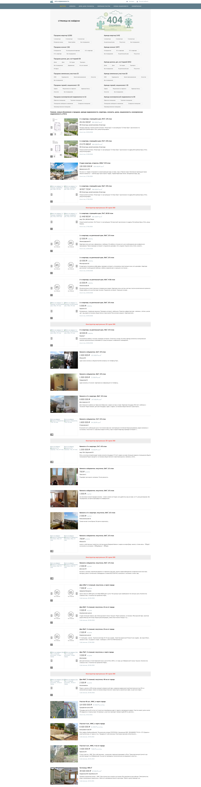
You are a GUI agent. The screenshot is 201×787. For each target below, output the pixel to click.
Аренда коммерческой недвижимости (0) (119, 97)
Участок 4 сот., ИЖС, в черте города (92, 723)
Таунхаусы (82, 62)
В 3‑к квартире (57, 53)
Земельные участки (103, 6)
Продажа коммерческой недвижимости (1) (70, 97)
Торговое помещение (76, 100)
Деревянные (71, 65)
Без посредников (84, 42)
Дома (55, 62)
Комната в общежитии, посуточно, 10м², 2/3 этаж (97, 535)
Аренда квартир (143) (112, 35)
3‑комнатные (81, 39)
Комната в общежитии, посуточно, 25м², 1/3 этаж (97, 563)
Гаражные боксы (85, 88)
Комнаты (72, 6)
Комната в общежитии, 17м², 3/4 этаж (93, 419)
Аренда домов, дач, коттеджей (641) (117, 62)
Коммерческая (136, 6)
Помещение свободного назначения (63, 103)
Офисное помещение (59, 100)
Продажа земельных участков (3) (66, 74)
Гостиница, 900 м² (86, 768)
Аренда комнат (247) (112, 47)
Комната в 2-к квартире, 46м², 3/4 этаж (93, 396)
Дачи (63, 62)
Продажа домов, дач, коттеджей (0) (67, 59)
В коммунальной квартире (73, 50)
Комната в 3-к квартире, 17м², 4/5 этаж (93, 446)
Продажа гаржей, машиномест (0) (67, 85)
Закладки (131, 1)
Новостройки (71, 42)
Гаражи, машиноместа (121, 6)
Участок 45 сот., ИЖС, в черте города (93, 701)
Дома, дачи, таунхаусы (86, 6)
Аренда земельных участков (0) (115, 74)
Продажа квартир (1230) (63, 35)
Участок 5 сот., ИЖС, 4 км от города (92, 746)
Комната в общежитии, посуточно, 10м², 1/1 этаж (97, 468)
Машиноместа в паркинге (69, 88)
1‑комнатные (57, 39)
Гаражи (55, 88)
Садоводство (65, 77)
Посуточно (122, 42)
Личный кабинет (143, 1)
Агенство (93, 77)
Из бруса (56, 68)
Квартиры (63, 6)
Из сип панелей (84, 65)
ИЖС (55, 77)
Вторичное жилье (58, 42)
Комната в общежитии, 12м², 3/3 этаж (93, 352)
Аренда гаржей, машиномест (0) (116, 85)
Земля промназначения (80, 77)
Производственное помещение (62, 106)
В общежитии (57, 50)
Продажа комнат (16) (62, 47)
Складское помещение (84, 103)
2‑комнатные (69, 39)
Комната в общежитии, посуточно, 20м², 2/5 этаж (97, 490)
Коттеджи (72, 62)
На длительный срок (109, 42)
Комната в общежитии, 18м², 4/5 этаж (93, 374)
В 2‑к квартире (89, 50)
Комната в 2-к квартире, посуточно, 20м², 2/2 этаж (97, 512)
